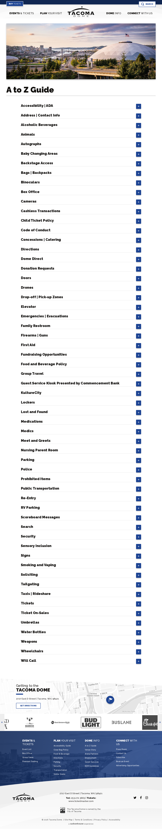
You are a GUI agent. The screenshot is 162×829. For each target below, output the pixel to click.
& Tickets (21, 13)
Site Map (69, 820)
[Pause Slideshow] (7, 718)
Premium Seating (30, 761)
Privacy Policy (100, 820)
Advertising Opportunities (127, 765)
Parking (57, 762)
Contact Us (121, 753)
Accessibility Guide (62, 746)
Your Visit (51, 13)
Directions (58, 758)
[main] (81, 347)
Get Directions (28, 706)
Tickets (15, 4)
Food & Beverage (61, 754)
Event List (26, 749)
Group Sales (27, 757)
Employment (90, 758)
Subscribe (120, 757)
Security (57, 766)
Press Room (121, 749)
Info (113, 13)
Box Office (27, 753)
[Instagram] (146, 797)
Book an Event (122, 761)
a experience (81, 824)
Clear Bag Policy (61, 750)
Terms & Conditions (83, 820)
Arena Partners (91, 754)
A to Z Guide (90, 746)
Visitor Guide (59, 774)
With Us (140, 13)
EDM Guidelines (92, 766)
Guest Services (92, 762)
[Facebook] (141, 797)
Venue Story (90, 750)
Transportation (60, 770)
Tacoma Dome (81, 11)
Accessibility (114, 820)
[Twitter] (135, 797)
